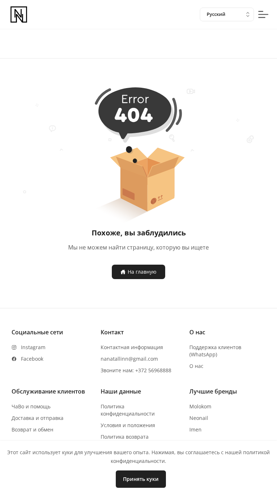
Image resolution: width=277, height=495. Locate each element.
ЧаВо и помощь (31, 406)
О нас (196, 365)
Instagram (33, 347)
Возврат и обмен (32, 429)
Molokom (200, 406)
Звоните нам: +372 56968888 (136, 370)
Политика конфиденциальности (128, 410)
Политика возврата (125, 436)
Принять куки (141, 479)
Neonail (198, 417)
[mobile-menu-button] (263, 14)
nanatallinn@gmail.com (129, 358)
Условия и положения (128, 425)
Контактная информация (132, 347)
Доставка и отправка (37, 417)
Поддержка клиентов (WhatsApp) (215, 351)
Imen (195, 429)
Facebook (32, 358)
